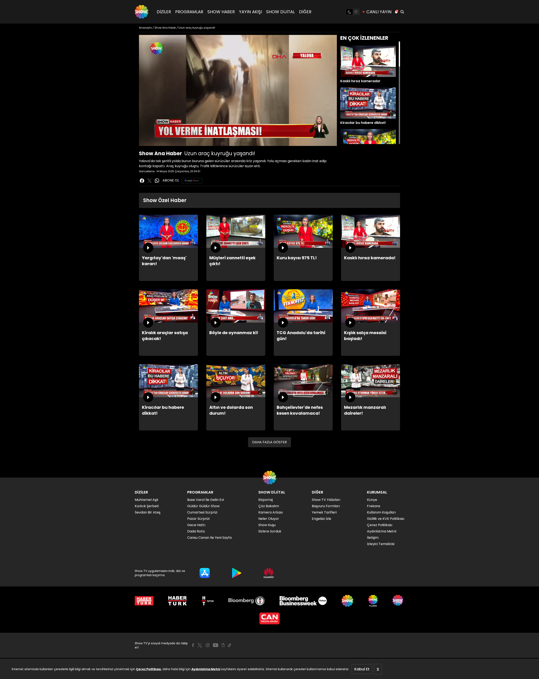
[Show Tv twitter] (149, 181)
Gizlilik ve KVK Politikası (385, 518)
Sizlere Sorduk (269, 531)
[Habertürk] (144, 600)
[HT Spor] (207, 600)
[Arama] (402, 12)
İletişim (373, 537)
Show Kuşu (267, 525)
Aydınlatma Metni (205, 669)
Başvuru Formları (326, 506)
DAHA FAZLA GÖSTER (269, 442)
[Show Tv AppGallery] (268, 573)
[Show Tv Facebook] (193, 645)
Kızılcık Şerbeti (147, 506)
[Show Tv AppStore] (204, 573)
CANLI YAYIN (379, 12)
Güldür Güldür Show (203, 506)
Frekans (373, 506)
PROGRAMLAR (189, 12)
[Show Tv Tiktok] (229, 645)
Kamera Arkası (270, 512)
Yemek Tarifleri (324, 512)
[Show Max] (398, 601)
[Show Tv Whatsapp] (157, 180)
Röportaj (265, 499)
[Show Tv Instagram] (207, 645)
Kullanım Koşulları (381, 512)
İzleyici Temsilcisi (380, 543)
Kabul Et (362, 669)
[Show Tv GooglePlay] (236, 573)
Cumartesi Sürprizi (202, 512)
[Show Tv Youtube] (215, 645)
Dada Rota (196, 531)
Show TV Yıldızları (326, 499)
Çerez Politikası (148, 669)
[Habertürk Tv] (177, 600)
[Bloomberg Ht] (246, 600)
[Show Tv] (141, 12)
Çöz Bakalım (268, 506)
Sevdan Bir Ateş (147, 512)
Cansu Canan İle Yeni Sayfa (209, 537)
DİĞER (305, 12)
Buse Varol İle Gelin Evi (205, 499)
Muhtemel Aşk (146, 499)
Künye (372, 499)
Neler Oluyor (268, 518)
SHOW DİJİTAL (280, 12)
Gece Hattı (196, 525)
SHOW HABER (221, 12)
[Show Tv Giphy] (223, 645)
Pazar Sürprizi (198, 518)
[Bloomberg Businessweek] (303, 600)
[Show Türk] (373, 601)
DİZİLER (164, 12)
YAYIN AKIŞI (250, 12)
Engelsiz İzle (321, 518)
